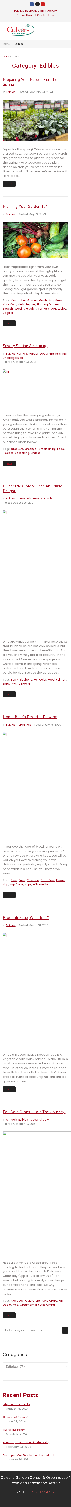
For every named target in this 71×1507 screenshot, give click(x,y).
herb (21, 304)
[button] (62, 31)
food (60, 449)
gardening (46, 300)
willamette (40, 884)
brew (22, 880)
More (9, 184)
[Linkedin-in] (43, 1500)
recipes (8, 453)
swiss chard (46, 1305)
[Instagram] (37, 4)
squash (8, 309)
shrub (7, 684)
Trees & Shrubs (43, 498)
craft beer (48, 880)
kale (15, 1305)
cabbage (17, 1301)
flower (60, 880)
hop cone (16, 884)
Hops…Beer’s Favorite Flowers (30, 717)
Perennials (24, 498)
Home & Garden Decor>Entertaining (42, 354)
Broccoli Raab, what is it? (26, 917)
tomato (43, 309)
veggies (8, 313)
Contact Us (45, 15)
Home (6, 44)
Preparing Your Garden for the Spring (26, 1442)
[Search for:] (31, 1330)
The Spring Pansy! (14, 1430)
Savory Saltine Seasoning (25, 346)
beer (14, 880)
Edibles (11, 92)
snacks (35, 453)
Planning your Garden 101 (25, 206)
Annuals (11, 1119)
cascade (33, 880)
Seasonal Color (39, 1119)
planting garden (48, 304)
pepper (30, 304)
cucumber (18, 300)
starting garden (25, 309)
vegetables (58, 309)
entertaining (47, 449)
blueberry (26, 680)
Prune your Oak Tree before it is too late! (28, 1455)
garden (32, 300)
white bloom (21, 684)
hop (5, 884)
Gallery (52, 11)
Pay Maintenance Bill (29, 11)
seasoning (22, 453)
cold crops (33, 1301)
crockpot (31, 449)
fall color (40, 680)
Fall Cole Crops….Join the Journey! (34, 1112)
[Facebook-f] (27, 1500)
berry (14, 680)
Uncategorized (13, 358)
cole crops (49, 1301)
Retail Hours (25, 15)
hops (28, 884)
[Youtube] (43, 4)
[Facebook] (32, 4)
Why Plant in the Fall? (16, 1404)
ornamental (28, 1305)
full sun (61, 680)
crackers (17, 449)
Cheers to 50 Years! (15, 1417)
